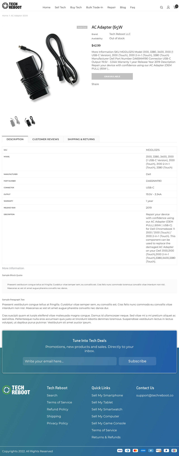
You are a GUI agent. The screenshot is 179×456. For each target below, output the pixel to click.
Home (5, 15)
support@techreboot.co (154, 395)
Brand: (95, 34)
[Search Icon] (161, 7)
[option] (44, 68)
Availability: (97, 38)
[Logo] (12, 6)
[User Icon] (168, 7)
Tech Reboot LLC (120, 34)
